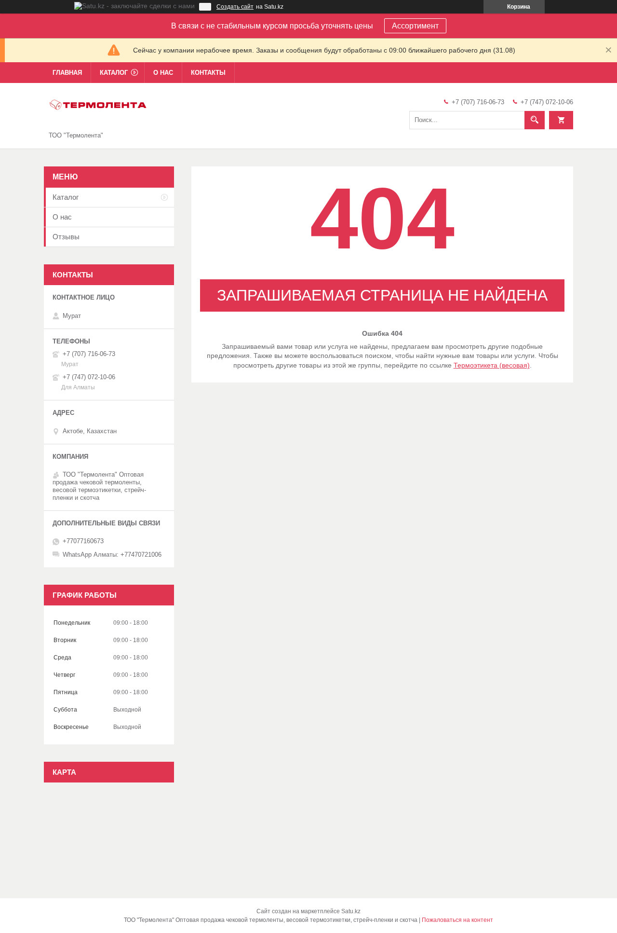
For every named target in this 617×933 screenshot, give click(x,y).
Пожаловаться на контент (457, 920)
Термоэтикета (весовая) (492, 365)
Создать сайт (235, 6)
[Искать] (534, 120)
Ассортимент (415, 26)
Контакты (208, 72)
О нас (163, 72)
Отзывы (66, 237)
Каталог (114, 72)
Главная (67, 72)
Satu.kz (351, 911)
